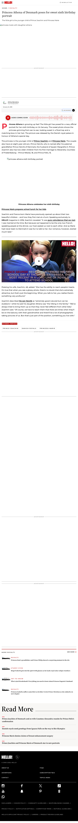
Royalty (13, 8)
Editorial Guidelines (62, 809)
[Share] (73, 111)
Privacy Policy (8, 809)
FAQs (42, 768)
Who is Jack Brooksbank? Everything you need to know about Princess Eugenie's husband (42, 681)
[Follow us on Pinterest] (48, 791)
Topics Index (45, 777)
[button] (39, 261)
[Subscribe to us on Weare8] (67, 791)
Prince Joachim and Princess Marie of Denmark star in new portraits (31, 743)
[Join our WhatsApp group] (11, 796)
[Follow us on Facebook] (29, 785)
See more (71, 652)
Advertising (7, 772)
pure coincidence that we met (61, 220)
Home (4, 8)
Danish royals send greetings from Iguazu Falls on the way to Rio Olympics (33, 728)
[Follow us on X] (48, 785)
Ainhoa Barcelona (13, 102)
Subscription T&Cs (47, 772)
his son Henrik (25, 301)
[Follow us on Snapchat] (29, 791)
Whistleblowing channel (59, 803)
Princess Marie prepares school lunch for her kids (24, 209)
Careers (35, 814)
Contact (5, 777)
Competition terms (43, 809)
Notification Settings (25, 809)
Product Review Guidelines (52, 814)
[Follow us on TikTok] (67, 785)
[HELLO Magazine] (8, 2)
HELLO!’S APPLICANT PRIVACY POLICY (15, 814)
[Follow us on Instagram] (11, 785)
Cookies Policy (20, 803)
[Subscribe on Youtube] (11, 791)
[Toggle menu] (3, 2)
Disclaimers (6, 803)
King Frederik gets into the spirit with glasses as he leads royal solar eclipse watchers (40, 671)
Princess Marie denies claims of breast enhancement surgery (27, 736)
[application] (39, 261)
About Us (5, 768)
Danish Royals (29, 328)
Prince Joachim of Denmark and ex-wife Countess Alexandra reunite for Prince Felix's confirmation (38, 720)
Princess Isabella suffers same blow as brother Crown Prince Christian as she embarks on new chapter (42, 693)
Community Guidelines (37, 803)
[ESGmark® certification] (16, 757)
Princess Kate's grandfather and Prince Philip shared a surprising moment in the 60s (40, 660)
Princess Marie (59, 141)
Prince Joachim (41, 141)
